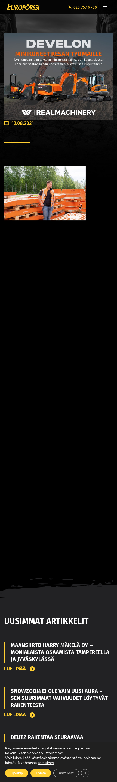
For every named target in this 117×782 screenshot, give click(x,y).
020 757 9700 (84, 7)
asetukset (46, 763)
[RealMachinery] (58, 73)
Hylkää (41, 773)
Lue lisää (15, 669)
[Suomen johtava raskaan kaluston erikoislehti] (22, 7)
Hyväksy (17, 773)
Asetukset (66, 773)
